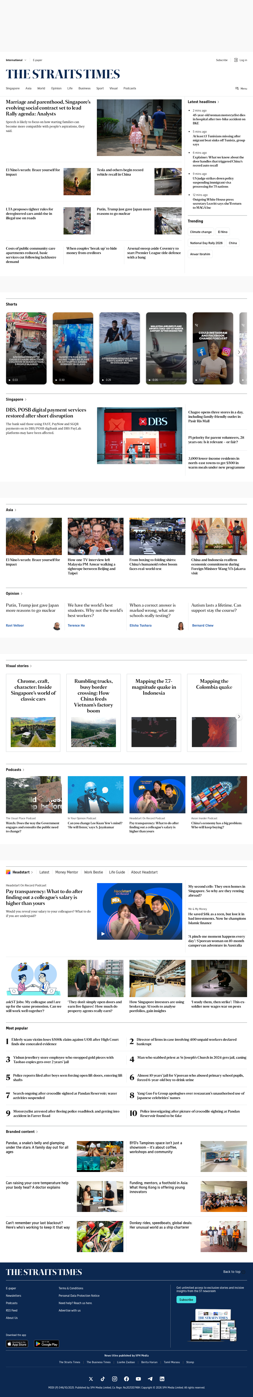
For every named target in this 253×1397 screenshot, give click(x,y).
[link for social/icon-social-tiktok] (103, 1379)
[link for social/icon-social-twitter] (91, 1379)
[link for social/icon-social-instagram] (115, 1379)
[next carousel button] (239, 352)
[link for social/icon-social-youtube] (138, 1379)
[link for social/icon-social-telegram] (150, 1379)
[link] (63, 74)
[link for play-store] (47, 1343)
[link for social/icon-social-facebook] (126, 1379)
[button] (16, 60)
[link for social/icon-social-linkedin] (162, 1379)
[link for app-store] (18, 1343)
